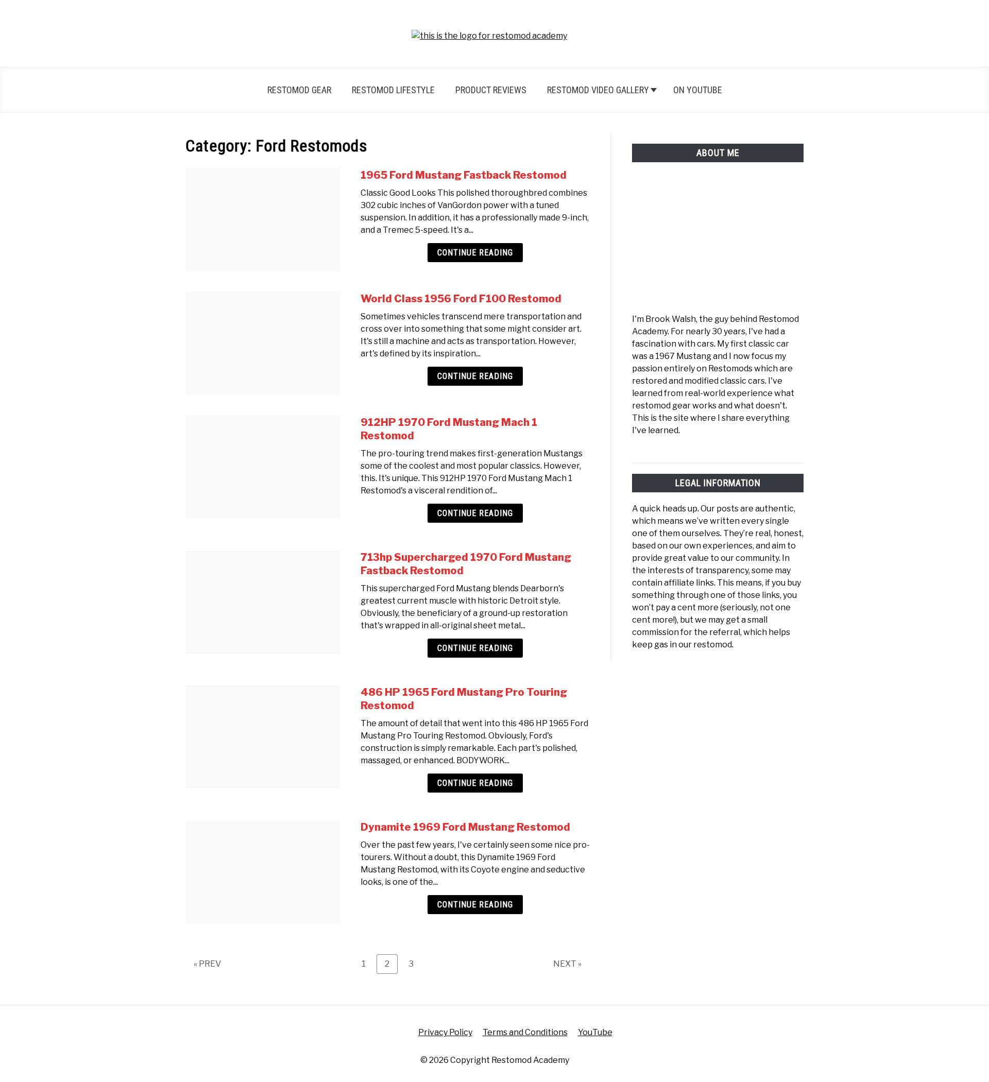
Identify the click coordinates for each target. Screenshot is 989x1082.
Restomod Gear (299, 89)
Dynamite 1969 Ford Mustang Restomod (465, 827)
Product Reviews (490, 89)
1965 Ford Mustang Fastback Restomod (464, 175)
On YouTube (697, 89)
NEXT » (567, 964)
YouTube (595, 1032)
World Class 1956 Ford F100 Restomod (461, 299)
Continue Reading (475, 252)
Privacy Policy (445, 1032)
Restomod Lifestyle (393, 89)
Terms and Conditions (525, 1032)
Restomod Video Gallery (598, 89)
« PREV (207, 964)
